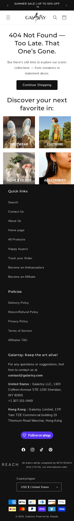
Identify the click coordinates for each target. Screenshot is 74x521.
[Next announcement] (66, 5)
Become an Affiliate (21, 276)
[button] (8, 17)
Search (13, 202)
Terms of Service (20, 330)
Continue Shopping (37, 85)
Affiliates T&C (17, 340)
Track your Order (20, 258)
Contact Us (16, 211)
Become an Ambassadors (26, 267)
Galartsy (30, 516)
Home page (16, 230)
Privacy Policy (18, 321)
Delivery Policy (18, 302)
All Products (16, 239)
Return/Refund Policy (23, 312)
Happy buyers (18, 249)
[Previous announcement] (7, 5)
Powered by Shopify (47, 516)
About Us (14, 220)
